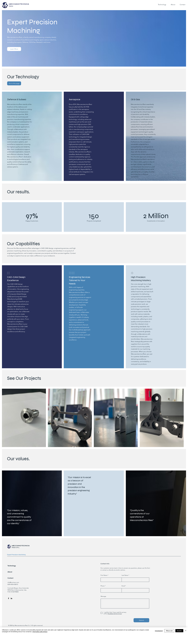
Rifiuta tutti (169, 631)
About (10, 572)
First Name (104, 575)
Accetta (179, 631)
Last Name (125, 575)
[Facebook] (8, 598)
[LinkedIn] (11, 598)
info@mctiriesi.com (13, 582)
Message (103, 596)
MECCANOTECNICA (21, 546)
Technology (12, 566)
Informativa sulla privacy (39, 632)
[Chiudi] (185, 630)
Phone (102, 586)
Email (123, 586)
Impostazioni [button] (159, 631)
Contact (10, 578)
